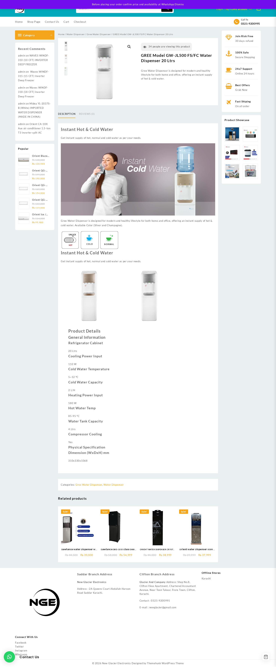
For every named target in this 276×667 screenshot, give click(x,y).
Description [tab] (66, 113)
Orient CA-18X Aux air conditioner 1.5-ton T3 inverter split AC (34, 128)
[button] (129, 46)
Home (61, 34)
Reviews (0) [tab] (87, 113)
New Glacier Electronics (116, 663)
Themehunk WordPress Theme (165, 663)
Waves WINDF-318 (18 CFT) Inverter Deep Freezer (33, 92)
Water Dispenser (75, 34)
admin (21, 55)
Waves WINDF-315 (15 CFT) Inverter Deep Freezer (33, 76)
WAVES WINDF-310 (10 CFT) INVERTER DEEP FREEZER (33, 60)
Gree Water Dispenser (99, 34)
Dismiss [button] (179, 4)
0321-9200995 (250, 23)
